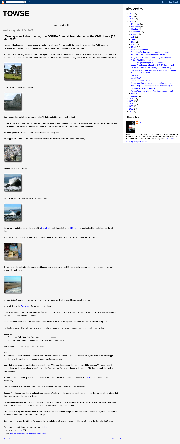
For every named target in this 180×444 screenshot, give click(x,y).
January (134, 96)
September (136, 32)
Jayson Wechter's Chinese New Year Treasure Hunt (152, 91)
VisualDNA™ (136, 78)
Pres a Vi (88, 377)
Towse (16, 13)
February (135, 93)
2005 (131, 101)
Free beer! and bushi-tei (140, 81)
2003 (131, 106)
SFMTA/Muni (41, 433)
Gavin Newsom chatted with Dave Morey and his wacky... (154, 70)
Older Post (116, 439)
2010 (131, 14)
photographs (21, 433)
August (134, 34)
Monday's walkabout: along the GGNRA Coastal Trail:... (153, 65)
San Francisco (31, 433)
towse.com (170, 138)
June (133, 39)
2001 (131, 111)
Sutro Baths (46, 228)
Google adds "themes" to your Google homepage (151, 57)
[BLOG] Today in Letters (141, 73)
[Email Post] (24, 430)
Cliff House (74, 228)
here (46, 427)
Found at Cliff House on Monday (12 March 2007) (151, 68)
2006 (131, 99)
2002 (131, 109)
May (133, 42)
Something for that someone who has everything (150, 52)
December (135, 24)
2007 (131, 21)
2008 (131, 19)
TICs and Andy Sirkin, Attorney (143, 88)
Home (62, 439)
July (133, 37)
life (15, 433)
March (134, 47)
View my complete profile (136, 142)
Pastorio (134, 75)
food (11, 433)
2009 (131, 16)
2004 (131, 104)
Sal (140, 122)
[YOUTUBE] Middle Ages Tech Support (147, 62)
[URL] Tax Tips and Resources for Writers (148, 55)
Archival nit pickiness (139, 50)
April (133, 44)
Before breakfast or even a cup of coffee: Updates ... (152, 83)
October (134, 29)
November (135, 27)
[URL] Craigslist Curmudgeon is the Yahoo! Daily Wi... (153, 86)
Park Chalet (26, 306)
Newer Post (8, 439)
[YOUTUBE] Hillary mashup (142, 60)
